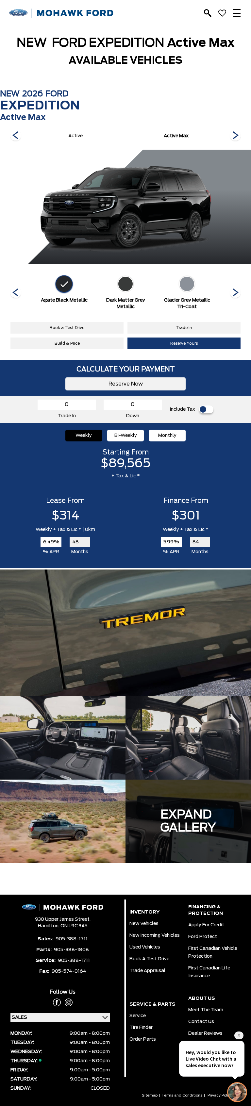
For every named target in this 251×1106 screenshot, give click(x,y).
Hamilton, (49, 926)
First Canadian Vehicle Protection (212, 952)
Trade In (184, 328)
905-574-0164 (69, 971)
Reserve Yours (184, 343)
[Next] (16, 136)
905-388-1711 (72, 939)
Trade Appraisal (147, 970)
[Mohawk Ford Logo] (61, 13)
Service (137, 1016)
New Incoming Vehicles (154, 935)
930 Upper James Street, (63, 919)
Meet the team (205, 1010)
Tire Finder (141, 1027)
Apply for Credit (206, 925)
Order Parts (142, 1039)
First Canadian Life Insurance (209, 972)
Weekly (83, 435)
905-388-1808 (71, 950)
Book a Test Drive (67, 328)
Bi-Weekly (125, 435)
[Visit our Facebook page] (57, 1002)
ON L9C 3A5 (74, 926)
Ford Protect (202, 936)
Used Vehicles (144, 947)
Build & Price (67, 343)
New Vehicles (144, 923)
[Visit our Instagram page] (67, 1002)
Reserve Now (126, 384)
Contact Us (201, 1021)
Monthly (167, 435)
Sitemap (150, 1095)
